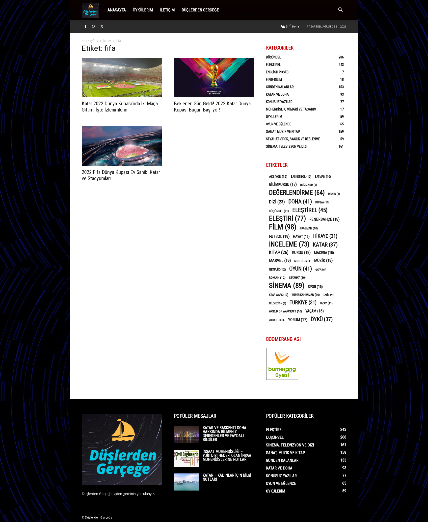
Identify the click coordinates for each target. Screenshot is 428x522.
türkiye (303, 302)
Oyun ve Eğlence (278, 124)
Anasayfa (116, 9)
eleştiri (287, 218)
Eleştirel (273, 65)
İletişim (167, 9)
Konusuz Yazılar (279, 102)
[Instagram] (93, 26)
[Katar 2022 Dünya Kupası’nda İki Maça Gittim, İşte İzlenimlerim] (122, 77)
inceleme (289, 244)
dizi (277, 201)
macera (324, 252)
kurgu (301, 252)
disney (334, 193)
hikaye (325, 236)
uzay (326, 303)
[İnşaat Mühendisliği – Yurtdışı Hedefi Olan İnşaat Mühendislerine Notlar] (186, 458)
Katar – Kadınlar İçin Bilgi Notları (227, 477)
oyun (300, 268)
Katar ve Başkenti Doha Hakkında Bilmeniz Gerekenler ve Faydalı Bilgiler (224, 433)
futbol (279, 236)
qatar (320, 269)
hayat (301, 236)
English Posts (277, 72)
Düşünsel (273, 57)
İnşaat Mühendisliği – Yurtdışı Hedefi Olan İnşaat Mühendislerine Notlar (228, 455)
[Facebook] (85, 26)
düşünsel (279, 211)
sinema (286, 285)
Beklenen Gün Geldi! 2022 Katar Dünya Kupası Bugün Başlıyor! (212, 107)
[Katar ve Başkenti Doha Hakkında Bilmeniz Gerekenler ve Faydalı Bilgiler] (186, 434)
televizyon (277, 303)
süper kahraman (306, 295)
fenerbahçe (324, 219)
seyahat (297, 277)
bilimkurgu (283, 184)
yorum (297, 319)
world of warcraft (285, 311)
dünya (322, 202)
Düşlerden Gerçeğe (200, 9)
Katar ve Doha (277, 94)
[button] (340, 10)
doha (300, 201)
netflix (277, 269)
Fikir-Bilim (274, 80)
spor (315, 286)
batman (323, 176)
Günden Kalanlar (280, 87)
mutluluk (302, 261)
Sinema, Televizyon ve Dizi (286, 146)
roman (277, 277)
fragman (309, 228)
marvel (280, 260)
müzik (323, 260)
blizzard (308, 185)
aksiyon (278, 176)
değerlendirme (297, 192)
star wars (278, 295)
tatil (328, 295)
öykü (322, 319)
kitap (279, 252)
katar (325, 244)
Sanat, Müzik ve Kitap (283, 132)
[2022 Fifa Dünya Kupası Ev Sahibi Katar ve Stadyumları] (122, 146)
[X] (102, 26)
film (282, 227)
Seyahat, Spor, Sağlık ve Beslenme (293, 139)
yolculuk (277, 320)
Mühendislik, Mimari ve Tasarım (291, 109)
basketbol (301, 176)
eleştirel (310, 210)
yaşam (314, 311)
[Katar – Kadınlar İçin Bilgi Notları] (186, 482)
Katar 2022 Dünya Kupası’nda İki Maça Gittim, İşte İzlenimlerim (120, 107)
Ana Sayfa (88, 41)
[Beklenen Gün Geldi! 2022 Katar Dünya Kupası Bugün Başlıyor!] (214, 77)
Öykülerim (143, 9)
